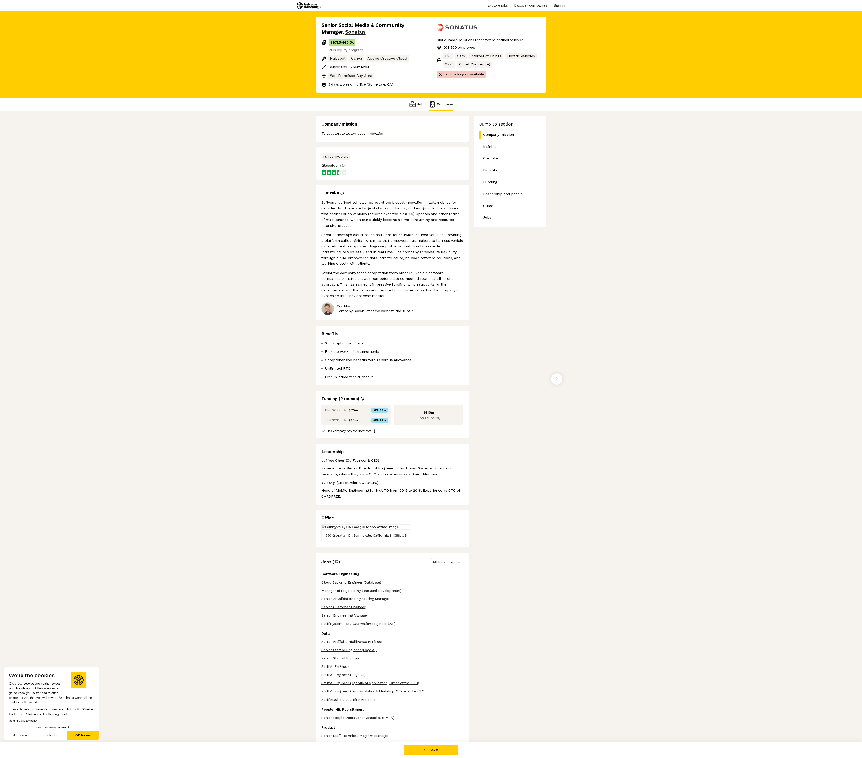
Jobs (487, 217)
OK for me (83, 735)
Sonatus (355, 32)
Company (445, 104)
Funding (490, 182)
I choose (52, 735)
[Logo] (309, 5)
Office (488, 206)
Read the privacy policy (23, 720)
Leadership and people (503, 194)
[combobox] (433, 562)
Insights (490, 146)
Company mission (498, 134)
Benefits (490, 170)
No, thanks (20, 735)
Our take (490, 158)
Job (420, 104)
